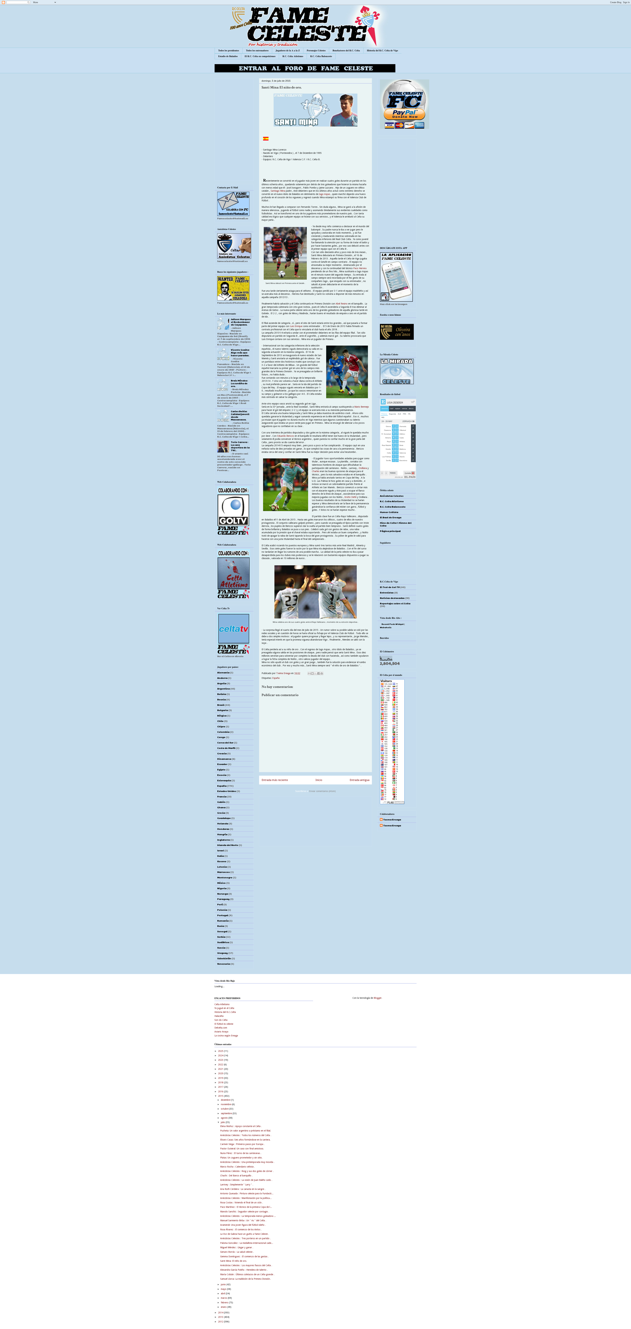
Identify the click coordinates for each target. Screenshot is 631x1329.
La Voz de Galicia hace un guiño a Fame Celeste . (244, 1234)
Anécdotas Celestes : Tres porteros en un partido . (245, 1238)
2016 (221, 1091)
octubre (225, 1108)
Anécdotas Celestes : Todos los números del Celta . (245, 1135)
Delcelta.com (220, 1027)
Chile (220, 721)
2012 (221, 1321)
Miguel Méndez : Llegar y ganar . (236, 1247)
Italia (220, 855)
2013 (221, 1317)
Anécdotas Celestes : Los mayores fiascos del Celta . (246, 1265)
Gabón (221, 801)
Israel (220, 850)
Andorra (222, 677)
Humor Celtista (389, 512)
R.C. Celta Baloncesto (321, 56)
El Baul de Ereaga (390, 517)
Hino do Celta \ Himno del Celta (395, 524)
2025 (221, 1051)
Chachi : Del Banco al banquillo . (236, 1175)
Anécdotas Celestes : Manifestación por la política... (246, 1198)
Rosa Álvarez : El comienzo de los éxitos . (241, 1229)
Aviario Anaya (221, 1031)
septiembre (227, 1113)
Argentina (223, 688)
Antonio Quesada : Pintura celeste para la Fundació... (246, 1193)
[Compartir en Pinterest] (321, 673)
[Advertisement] (315, 821)
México (221, 882)
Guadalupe (224, 818)
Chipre (221, 726)
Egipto (221, 769)
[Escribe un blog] (312, 673)
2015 (221, 1096)
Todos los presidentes (228, 50)
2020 (221, 1073)
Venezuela (223, 963)
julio (223, 1122)
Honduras (223, 828)
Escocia (221, 775)
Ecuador (222, 764)
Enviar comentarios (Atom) (322, 791)
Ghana (221, 807)
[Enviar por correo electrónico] (309, 673)
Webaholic (385, 627)
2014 (221, 1312)
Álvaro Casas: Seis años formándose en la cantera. (245, 1139)
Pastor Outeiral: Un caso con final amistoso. (242, 1148)
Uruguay (222, 952)
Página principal (390, 531)
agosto (224, 1117)
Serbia (221, 936)
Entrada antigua (359, 780)
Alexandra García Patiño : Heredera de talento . (244, 1269)
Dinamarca (224, 758)
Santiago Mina (278, 190)
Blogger (378, 998)
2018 (221, 1082)
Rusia (220, 926)
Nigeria (221, 888)
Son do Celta (220, 1020)
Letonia (222, 866)
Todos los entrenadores (257, 50)
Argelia (221, 683)
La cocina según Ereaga (226, 1035)
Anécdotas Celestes (391, 495)
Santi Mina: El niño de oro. (233, 1261)
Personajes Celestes (316, 50)
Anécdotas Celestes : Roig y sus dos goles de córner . (247, 1171)
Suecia (221, 947)
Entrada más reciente (275, 780)
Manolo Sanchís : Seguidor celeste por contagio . (244, 1211)
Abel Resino (342, 303)
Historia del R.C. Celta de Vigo (382, 50)
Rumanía (223, 920)
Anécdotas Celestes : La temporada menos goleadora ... (248, 1216)
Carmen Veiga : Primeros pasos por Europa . (242, 1144)
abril (223, 1293)
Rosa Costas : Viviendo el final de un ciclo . (241, 1202)
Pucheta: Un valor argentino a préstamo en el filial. (245, 1130)
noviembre (226, 1104)
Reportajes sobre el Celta (395, 603)
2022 (221, 1064)
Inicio (319, 780)
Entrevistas (387, 592)
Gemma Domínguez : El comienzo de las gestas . (244, 1256)
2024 (221, 1055)
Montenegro (224, 877)
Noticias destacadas (392, 598)
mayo (224, 1289)
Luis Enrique (295, 326)
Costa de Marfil (226, 748)
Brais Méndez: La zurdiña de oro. (239, 383)
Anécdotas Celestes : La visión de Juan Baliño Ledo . (246, 1180)
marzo (224, 1298)
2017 (221, 1087)
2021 (221, 1069)
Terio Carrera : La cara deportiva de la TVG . (240, 446)
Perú (220, 904)
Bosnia (221, 699)
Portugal (222, 915)
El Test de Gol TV (390, 587)
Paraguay (223, 899)
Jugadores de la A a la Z (288, 50)
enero (224, 1307)
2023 (221, 1060)
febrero (225, 1302)
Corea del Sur (225, 742)
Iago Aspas (324, 194)
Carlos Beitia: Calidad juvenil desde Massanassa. (240, 415)
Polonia (222, 909)
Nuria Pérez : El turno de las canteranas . (240, 1153)
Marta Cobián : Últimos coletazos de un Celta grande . (247, 1274)
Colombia (223, 731)
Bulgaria (222, 710)
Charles (315, 471)
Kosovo (221, 861)
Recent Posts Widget (393, 624)
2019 (221, 1078)
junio (223, 1284)
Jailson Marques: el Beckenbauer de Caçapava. (241, 321)
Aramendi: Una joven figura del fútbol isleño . (243, 1225)
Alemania (223, 672)
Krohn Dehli (350, 497)
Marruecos (223, 872)
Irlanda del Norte (227, 845)
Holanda (222, 823)
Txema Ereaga (283, 673)
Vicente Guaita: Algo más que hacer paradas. (240, 352)
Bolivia (221, 694)
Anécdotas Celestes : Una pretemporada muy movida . (247, 1162)
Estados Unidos (226, 791)
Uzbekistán (224, 958)
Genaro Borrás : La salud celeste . (237, 1252)
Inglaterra (223, 839)
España (276, 678)
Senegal (222, 931)
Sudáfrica (223, 942)
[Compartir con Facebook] (318, 673)
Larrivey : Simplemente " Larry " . (236, 1184)
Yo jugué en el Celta (224, 1008)
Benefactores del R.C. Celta (346, 50)
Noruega (222, 893)
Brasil (220, 704)
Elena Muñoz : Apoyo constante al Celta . (241, 1126)
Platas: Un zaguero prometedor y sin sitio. (241, 1157)
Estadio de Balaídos (228, 56)
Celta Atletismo (222, 1004)
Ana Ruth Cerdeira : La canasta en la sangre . (242, 1189)
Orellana (363, 468)
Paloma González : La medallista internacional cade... (246, 1243)
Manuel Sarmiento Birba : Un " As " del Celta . (243, 1220)
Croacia (222, 753)
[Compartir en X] (315, 673)
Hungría (222, 834)
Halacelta (218, 1016)
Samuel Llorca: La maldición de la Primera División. (245, 1279)
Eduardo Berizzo (285, 436)
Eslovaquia (224, 780)
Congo (221, 737)
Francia (221, 796)
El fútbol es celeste (223, 1024)
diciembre (226, 1100)
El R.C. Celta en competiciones (260, 56)
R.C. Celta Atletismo (292, 56)
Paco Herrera (359, 268)
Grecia (221, 812)
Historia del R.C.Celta (225, 1012)
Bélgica (221, 715)
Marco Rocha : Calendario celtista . (237, 1166)
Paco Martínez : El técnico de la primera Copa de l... (246, 1207)
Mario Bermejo (361, 406)
